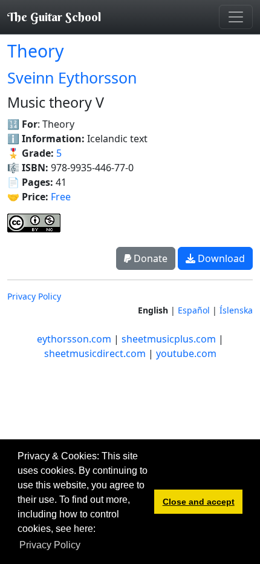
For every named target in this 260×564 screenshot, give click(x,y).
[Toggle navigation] (236, 17)
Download (220, 258)
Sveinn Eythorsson (72, 77)
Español (194, 310)
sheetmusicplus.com (169, 339)
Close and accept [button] (199, 502)
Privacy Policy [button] (49, 545)
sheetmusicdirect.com (95, 353)
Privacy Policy (34, 296)
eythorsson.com (74, 339)
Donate (149, 258)
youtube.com (186, 353)
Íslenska (236, 310)
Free (61, 196)
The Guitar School (54, 16)
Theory (35, 50)
